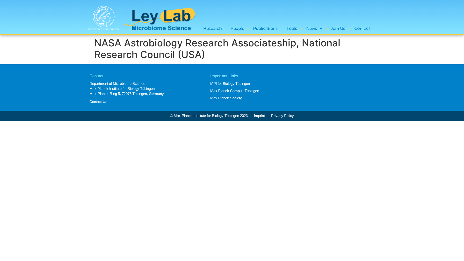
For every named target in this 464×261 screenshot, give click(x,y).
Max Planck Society (226, 98)
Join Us (338, 28)
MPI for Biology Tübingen (230, 83)
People (237, 28)
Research (212, 28)
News (311, 28)
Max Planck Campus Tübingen (234, 91)
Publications (265, 28)
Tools (291, 28)
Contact (362, 28)
